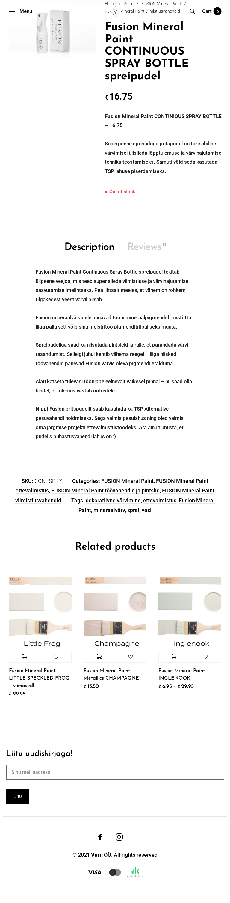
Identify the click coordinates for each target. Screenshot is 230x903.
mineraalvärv (109, 510)
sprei (133, 510)
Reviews (146, 247)
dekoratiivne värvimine (113, 500)
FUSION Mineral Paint (127, 481)
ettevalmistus (159, 500)
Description (89, 247)
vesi (147, 510)
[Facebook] (100, 837)
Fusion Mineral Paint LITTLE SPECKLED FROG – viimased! (39, 678)
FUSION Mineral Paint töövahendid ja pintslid (105, 490)
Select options (24, 657)
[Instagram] (119, 837)
